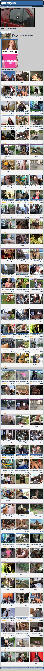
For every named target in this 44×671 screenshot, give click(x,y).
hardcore (20, 35)
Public (16, 33)
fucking (23, 35)
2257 (16, 667)
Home (3, 6)
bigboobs (31, 35)
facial (12, 36)
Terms (3, 667)
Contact (35, 667)
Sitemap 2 (30, 667)
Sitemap (26, 667)
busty (29, 35)
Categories (12, 6)
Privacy (8, 667)
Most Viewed (7, 6)
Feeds (21, 667)
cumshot (15, 36)
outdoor (17, 35)
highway (26, 35)
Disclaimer (12, 667)
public (14, 35)
